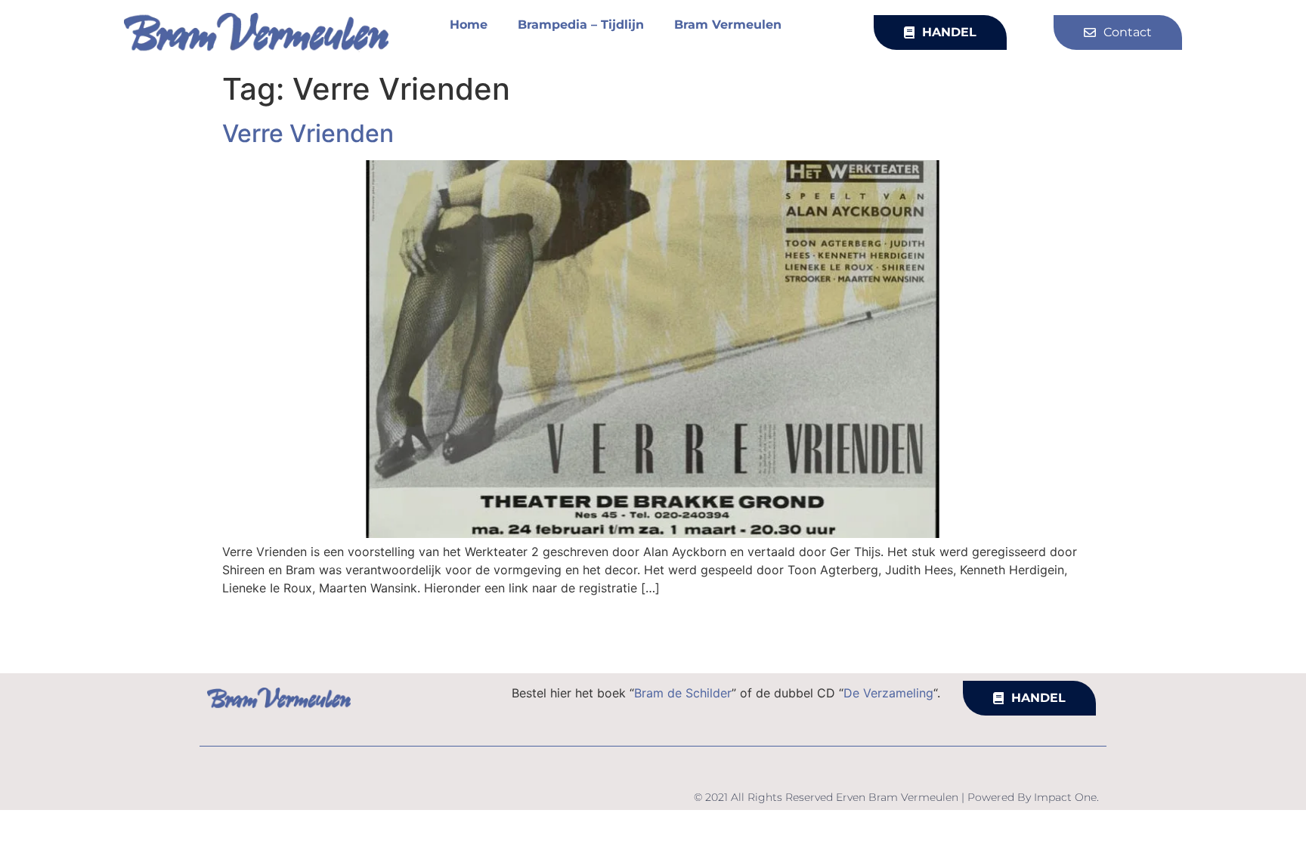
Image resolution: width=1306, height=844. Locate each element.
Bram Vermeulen (727, 24)
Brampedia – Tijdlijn (581, 24)
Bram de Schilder (683, 692)
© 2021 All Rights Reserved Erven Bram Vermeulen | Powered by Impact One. (896, 797)
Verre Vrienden (308, 133)
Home (468, 24)
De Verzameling (888, 692)
